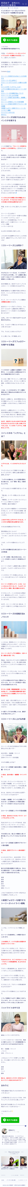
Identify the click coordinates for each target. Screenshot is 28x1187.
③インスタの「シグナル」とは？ (11, 87)
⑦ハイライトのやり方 (8, 112)
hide (8, 71)
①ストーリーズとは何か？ (9, 80)
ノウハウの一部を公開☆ (11, 1180)
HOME (2, 1180)
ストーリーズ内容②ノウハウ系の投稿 (12, 101)
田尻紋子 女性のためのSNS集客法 (10, 4)
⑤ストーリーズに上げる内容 (10, 95)
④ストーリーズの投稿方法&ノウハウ (12, 93)
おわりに (4, 114)
